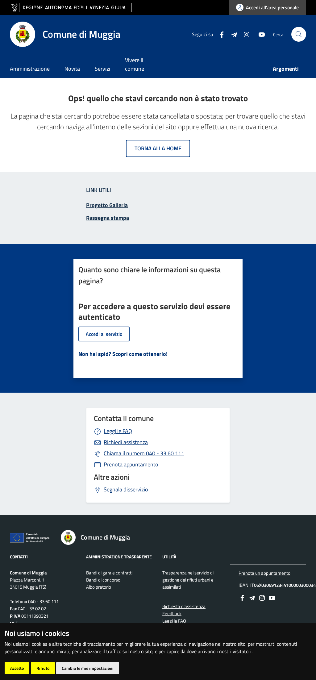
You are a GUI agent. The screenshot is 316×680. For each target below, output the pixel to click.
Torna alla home (158, 148)
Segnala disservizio (126, 489)
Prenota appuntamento (131, 464)
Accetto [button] (17, 668)
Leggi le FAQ (118, 431)
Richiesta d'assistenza (184, 606)
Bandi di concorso (103, 579)
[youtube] (259, 34)
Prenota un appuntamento (264, 573)
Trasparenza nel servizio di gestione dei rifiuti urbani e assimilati (188, 580)
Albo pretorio (98, 586)
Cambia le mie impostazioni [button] (88, 668)
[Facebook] (219, 34)
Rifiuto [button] (42, 668)
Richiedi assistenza (126, 442)
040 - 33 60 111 (144, 453)
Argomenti (286, 69)
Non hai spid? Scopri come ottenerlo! (123, 354)
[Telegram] (232, 34)
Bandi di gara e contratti (109, 572)
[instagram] (244, 34)
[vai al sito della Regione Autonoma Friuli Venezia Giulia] (71, 7)
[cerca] (298, 34)
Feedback (171, 613)
